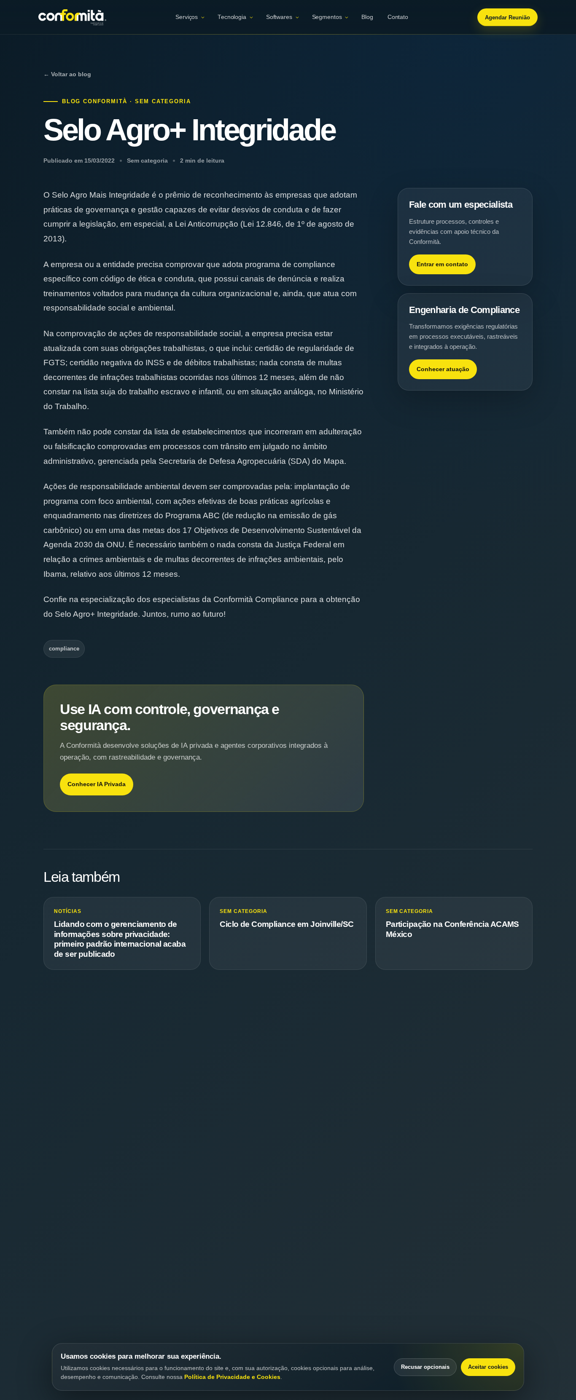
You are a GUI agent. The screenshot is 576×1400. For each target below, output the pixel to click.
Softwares (279, 17)
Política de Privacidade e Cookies (232, 1376)
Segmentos (327, 17)
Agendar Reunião (507, 17)
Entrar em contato (442, 264)
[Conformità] (72, 17)
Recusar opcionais (425, 1367)
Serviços (186, 17)
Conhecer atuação (443, 369)
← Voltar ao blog (67, 74)
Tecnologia (232, 17)
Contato (398, 17)
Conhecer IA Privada (96, 784)
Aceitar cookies (488, 1367)
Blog (367, 17)
